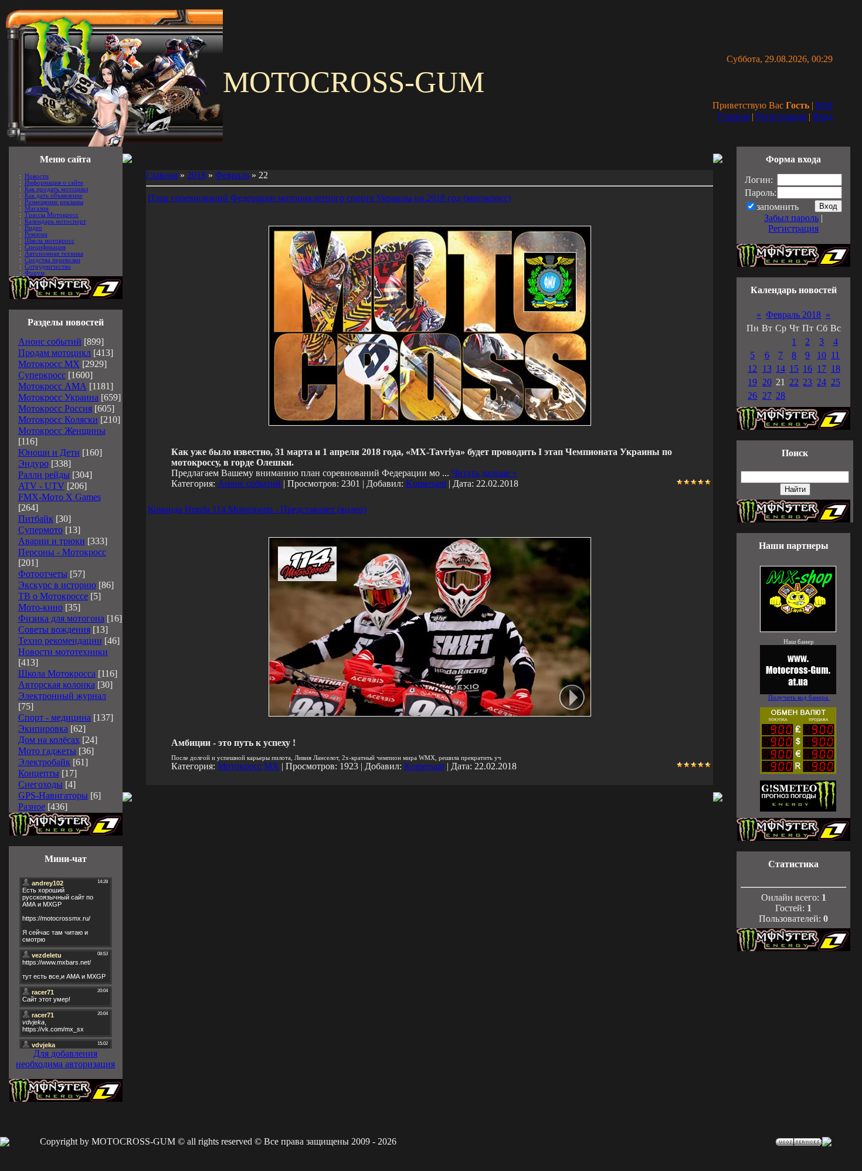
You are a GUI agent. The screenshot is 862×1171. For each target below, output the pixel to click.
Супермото (40, 530)
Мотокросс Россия (55, 408)
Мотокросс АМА (52, 386)
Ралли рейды (44, 475)
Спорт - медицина (54, 717)
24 (821, 382)
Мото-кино (40, 607)
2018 (196, 175)
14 (780, 369)
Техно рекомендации (60, 641)
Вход (823, 116)
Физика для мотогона (61, 618)
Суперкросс (42, 375)
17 (821, 369)
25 (835, 382)
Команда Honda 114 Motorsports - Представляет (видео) (257, 509)
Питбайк (35, 519)
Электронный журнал (62, 696)
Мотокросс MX (49, 364)
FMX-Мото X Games (59, 497)
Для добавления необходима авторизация (65, 1058)
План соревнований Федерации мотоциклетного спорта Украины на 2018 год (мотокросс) (329, 198)
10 (821, 355)
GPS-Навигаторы (53, 795)
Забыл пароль (791, 218)
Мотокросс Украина (58, 397)
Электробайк (44, 762)
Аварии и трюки (51, 541)
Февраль (232, 175)
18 (835, 369)
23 (807, 382)
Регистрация (781, 116)
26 (752, 395)
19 (752, 382)
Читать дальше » (484, 473)
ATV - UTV (41, 486)
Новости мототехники (63, 652)
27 (767, 395)
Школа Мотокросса (57, 673)
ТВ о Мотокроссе (53, 596)
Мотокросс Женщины (62, 431)
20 (767, 382)
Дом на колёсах (49, 740)
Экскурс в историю (57, 585)
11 (835, 355)
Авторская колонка (56, 685)
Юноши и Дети (49, 452)
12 (752, 369)
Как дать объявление (54, 195)
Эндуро (33, 464)
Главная (733, 116)
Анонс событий (50, 342)
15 (794, 369)
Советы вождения (54, 629)
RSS (824, 105)
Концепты (38, 773)
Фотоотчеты (42, 574)
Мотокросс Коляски (58, 420)
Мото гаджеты (47, 751)
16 (807, 369)
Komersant (426, 483)
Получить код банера (799, 697)
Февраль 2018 (793, 315)
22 (794, 382)
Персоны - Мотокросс (62, 552)
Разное (31, 807)
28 (780, 395)
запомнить (777, 207)
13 (767, 369)
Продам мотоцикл (54, 353)
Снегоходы (40, 784)
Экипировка (43, 729)
